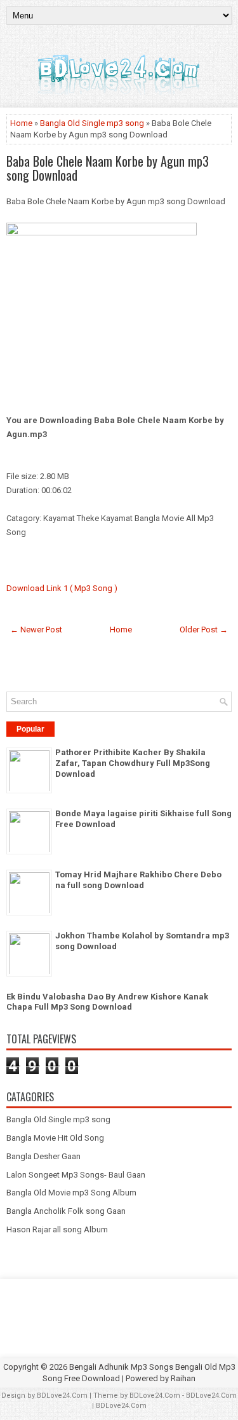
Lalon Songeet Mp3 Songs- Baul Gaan (75, 1175)
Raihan (183, 1378)
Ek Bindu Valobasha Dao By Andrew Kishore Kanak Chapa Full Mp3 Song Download (107, 1002)
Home (21, 123)
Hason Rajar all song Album (57, 1229)
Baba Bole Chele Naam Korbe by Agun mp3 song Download (107, 168)
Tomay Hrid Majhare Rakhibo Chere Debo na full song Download (138, 880)
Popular (30, 729)
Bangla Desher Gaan (43, 1156)
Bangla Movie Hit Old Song (55, 1138)
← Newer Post (36, 629)
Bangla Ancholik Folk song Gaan (66, 1211)
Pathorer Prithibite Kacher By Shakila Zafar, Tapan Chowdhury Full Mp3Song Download (132, 763)
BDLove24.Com (62, 1395)
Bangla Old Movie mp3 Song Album (71, 1192)
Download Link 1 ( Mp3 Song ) (61, 588)
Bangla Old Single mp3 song (92, 123)
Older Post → (204, 629)
